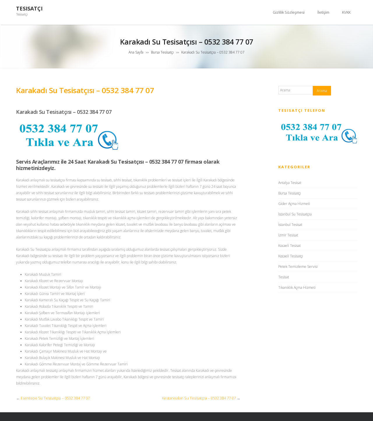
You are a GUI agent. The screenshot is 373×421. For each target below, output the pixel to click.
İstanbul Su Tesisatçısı (295, 214)
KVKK (346, 12)
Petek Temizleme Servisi (298, 266)
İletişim (323, 12)
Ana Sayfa (136, 52)
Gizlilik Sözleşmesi (289, 12)
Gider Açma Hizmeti (294, 203)
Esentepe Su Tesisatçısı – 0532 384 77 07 (55, 398)
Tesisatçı (29, 8)
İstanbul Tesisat (290, 224)
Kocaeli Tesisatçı (290, 256)
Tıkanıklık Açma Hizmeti (297, 287)
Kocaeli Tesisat (289, 245)
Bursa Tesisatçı (162, 52)
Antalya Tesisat (289, 182)
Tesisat (283, 277)
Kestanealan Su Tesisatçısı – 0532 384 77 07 (199, 398)
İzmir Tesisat (288, 235)
